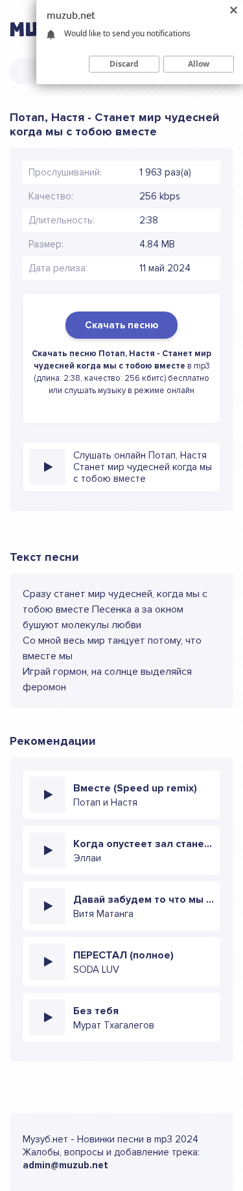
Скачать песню (121, 325)
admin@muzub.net (65, 1165)
